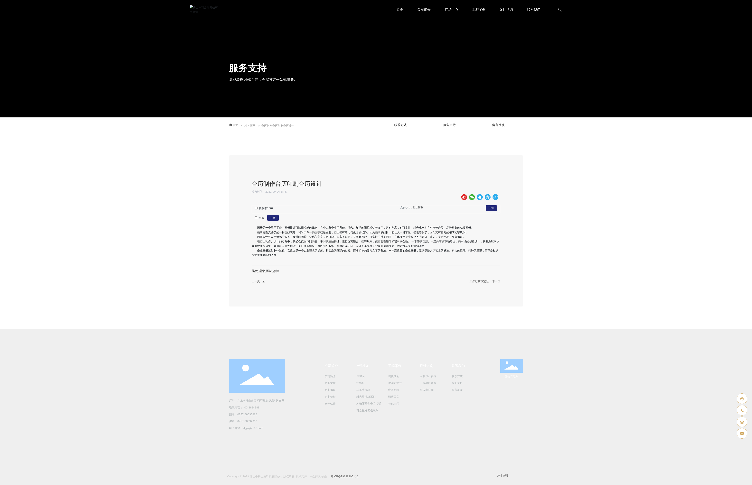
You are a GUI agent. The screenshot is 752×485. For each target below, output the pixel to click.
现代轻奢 (393, 376)
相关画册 (249, 125)
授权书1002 (266, 208)
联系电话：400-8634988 (244, 407)
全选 (261, 217)
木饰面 (360, 376)
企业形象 (330, 389)
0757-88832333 (247, 421)
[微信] (472, 197)
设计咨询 (506, 10)
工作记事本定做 (479, 281)
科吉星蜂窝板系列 (367, 410)
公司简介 (424, 10)
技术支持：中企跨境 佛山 (311, 476)
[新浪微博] (464, 197)
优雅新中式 (395, 383)
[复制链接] (495, 197)
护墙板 (360, 383)
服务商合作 (427, 389)
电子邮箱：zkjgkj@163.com (246, 428)
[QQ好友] (480, 197)
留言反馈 (498, 125)
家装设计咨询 (428, 376)
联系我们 (533, 10)
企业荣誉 (330, 396)
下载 (491, 208)
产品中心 (451, 10)
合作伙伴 (330, 403)
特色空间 (393, 403)
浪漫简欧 (393, 389)
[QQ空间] (488, 197)
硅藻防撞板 (363, 389)
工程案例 (478, 10)
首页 (400, 10)
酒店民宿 (393, 396)
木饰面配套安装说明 (368, 403)
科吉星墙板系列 (366, 396)
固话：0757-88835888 (243, 414)
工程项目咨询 (428, 383)
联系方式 (400, 125)
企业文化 (330, 383)
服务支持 (449, 125)
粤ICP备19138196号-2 (345, 476)
